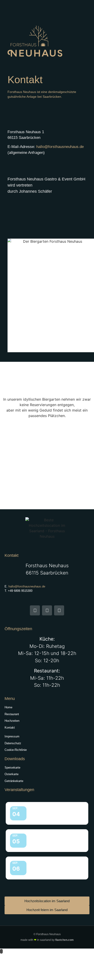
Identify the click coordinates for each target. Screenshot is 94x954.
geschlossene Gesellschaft (50, 838)
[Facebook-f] (35, 610)
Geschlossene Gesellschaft (50, 811)
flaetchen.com (64, 940)
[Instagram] (47, 610)
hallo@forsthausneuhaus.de (60, 147)
